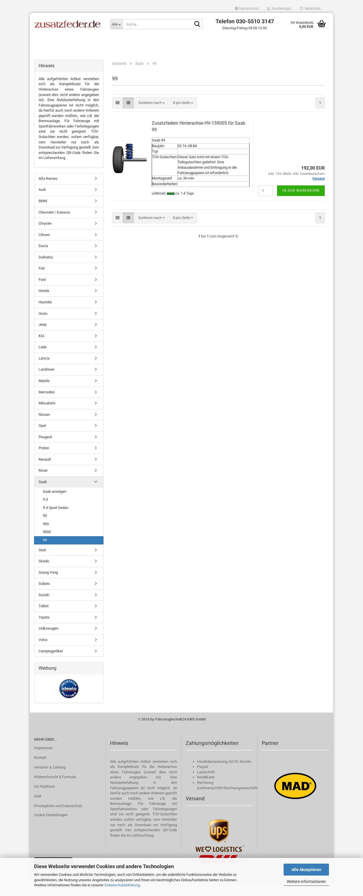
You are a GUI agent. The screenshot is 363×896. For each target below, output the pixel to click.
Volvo (43, 640)
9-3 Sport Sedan (55, 508)
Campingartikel (51, 651)
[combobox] (151, 102)
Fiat (42, 268)
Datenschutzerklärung (122, 885)
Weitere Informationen (306, 881)
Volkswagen (48, 628)
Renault (45, 459)
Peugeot (45, 437)
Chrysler (45, 223)
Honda (44, 291)
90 (45, 515)
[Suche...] (197, 24)
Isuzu (43, 313)
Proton (44, 448)
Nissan (44, 414)
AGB (37, 796)
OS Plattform (44, 786)
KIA (41, 336)
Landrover (46, 369)
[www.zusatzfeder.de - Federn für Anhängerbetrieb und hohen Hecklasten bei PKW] (68, 24)
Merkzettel (311, 9)
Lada (43, 347)
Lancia (44, 358)
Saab (43, 482)
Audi (42, 189)
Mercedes (47, 392)
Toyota (44, 617)
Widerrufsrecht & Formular (55, 777)
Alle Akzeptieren (306, 869)
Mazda (44, 381)
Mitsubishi (47, 403)
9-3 (45, 499)
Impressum (43, 748)
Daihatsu (46, 257)
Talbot (43, 606)
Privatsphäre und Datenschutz (58, 806)
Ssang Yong (48, 572)
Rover (43, 470)
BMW (43, 201)
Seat (42, 550)
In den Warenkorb (300, 191)
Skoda (44, 561)
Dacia (43, 246)
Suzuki (44, 595)
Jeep (43, 324)
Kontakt (40, 757)
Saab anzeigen (54, 491)
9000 (47, 532)
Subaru (44, 583)
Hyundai (45, 302)
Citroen (44, 235)
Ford (42, 279)
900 (46, 524)
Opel (42, 425)
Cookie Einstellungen (50, 815)
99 (45, 540)
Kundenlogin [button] (280, 9)
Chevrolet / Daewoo (54, 212)
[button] (247, 8)
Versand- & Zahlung (50, 767)
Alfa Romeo (48, 178)
